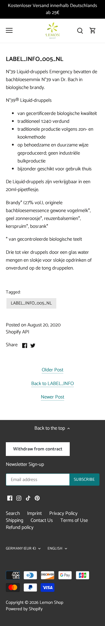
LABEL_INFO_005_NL (31, 303)
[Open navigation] (9, 30)
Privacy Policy (63, 513)
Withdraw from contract (37, 449)
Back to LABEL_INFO (52, 384)
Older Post (52, 370)
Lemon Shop (51, 602)
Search (13, 513)
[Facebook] (9, 498)
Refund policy (20, 527)
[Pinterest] (37, 498)
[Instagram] (18, 498)
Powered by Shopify (24, 609)
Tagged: (13, 292)
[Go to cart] (92, 30)
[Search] (80, 30)
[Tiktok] (28, 498)
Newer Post (52, 397)
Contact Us (42, 520)
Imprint (34, 513)
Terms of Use (74, 520)
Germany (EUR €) (21, 548)
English (55, 548)
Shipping (14, 520)
